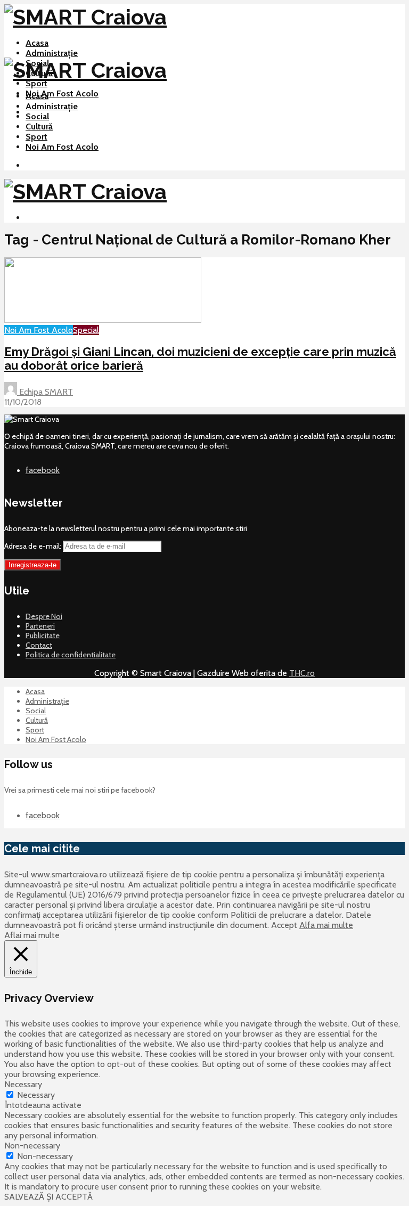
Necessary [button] (23, 1084)
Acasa (37, 43)
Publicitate (43, 635)
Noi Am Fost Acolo (62, 93)
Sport (36, 83)
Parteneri (40, 626)
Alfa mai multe (326, 925)
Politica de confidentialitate (71, 654)
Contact (39, 645)
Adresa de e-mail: (33, 546)
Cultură (39, 126)
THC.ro (302, 673)
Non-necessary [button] (32, 1145)
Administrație (52, 53)
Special (86, 330)
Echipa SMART (45, 392)
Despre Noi (44, 616)
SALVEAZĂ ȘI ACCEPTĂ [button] (48, 1197)
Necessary (36, 1095)
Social (37, 116)
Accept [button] (284, 925)
